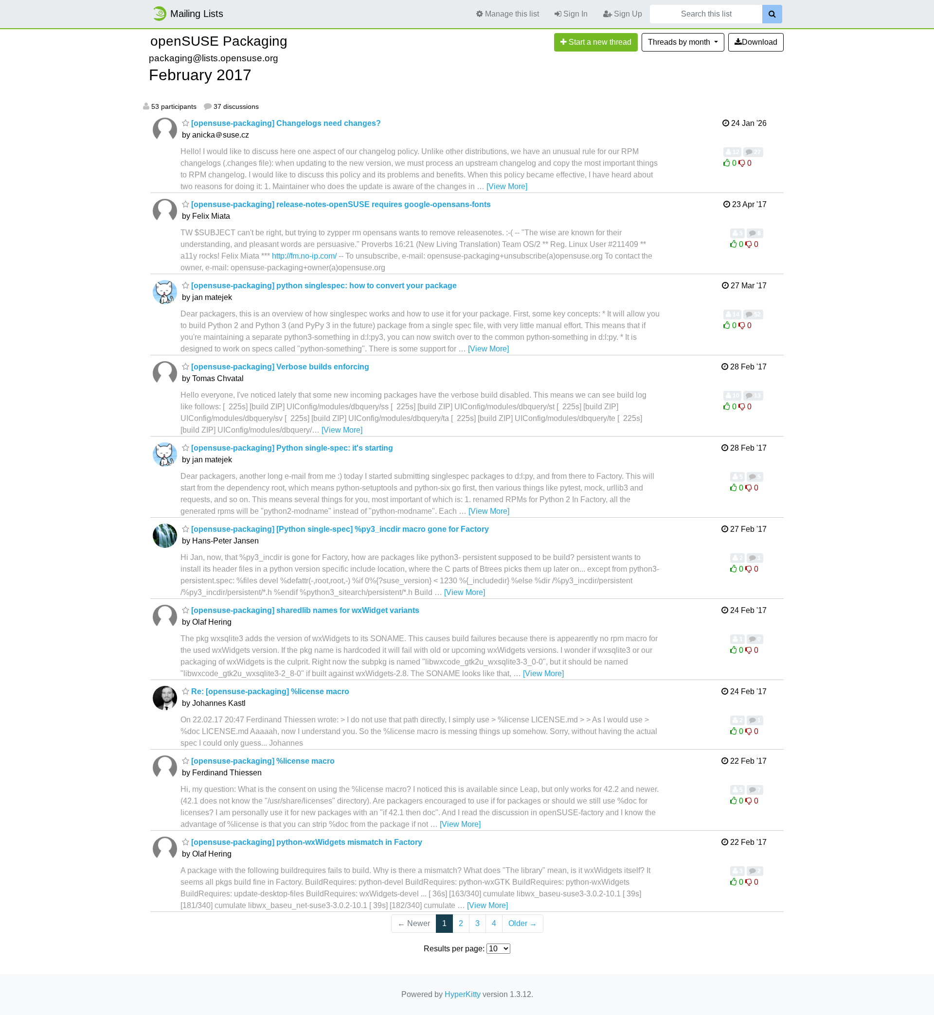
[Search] (772, 14)
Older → (522, 923)
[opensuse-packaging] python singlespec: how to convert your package (323, 285)
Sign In (574, 14)
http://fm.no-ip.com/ (304, 256)
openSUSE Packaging (218, 41)
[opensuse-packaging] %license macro (262, 761)
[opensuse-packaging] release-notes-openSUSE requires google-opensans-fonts (340, 204)
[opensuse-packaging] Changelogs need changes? (285, 123)
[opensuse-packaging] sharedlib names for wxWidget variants (304, 610)
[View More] (506, 186)
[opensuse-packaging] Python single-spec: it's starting (291, 448)
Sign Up (627, 14)
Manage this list (511, 14)
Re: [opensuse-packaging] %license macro (269, 691)
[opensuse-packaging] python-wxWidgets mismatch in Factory (305, 842)
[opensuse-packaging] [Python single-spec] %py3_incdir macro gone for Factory (339, 529)
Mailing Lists (196, 13)
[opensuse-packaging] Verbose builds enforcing (279, 367)
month (680, 42)
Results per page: (454, 949)
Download (759, 42)
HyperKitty (463, 994)
